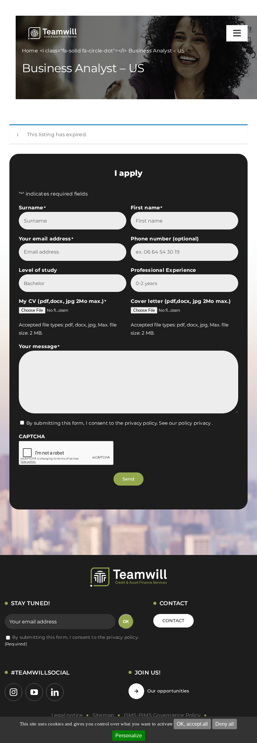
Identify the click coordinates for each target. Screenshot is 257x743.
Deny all (224, 724)
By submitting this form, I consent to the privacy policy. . (119, 423)
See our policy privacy (185, 423)
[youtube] (34, 692)
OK (126, 621)
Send (129, 479)
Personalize (128, 735)
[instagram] (13, 692)
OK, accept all (192, 724)
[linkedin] (55, 692)
